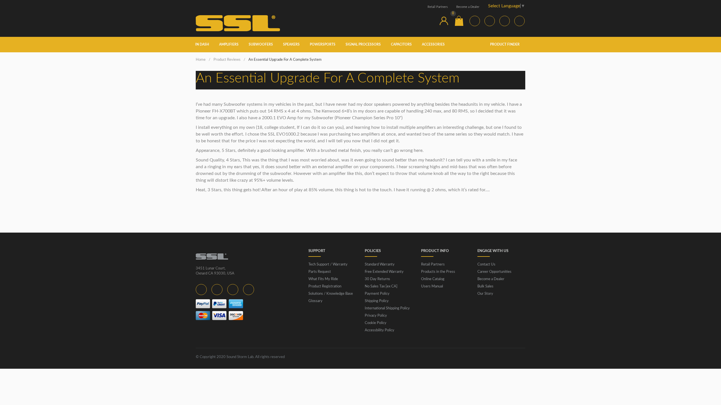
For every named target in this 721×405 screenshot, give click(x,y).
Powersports (322, 44)
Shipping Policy (377, 301)
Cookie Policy (375, 323)
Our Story (485, 294)
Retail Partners (438, 6)
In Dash (202, 44)
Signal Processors (363, 44)
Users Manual (432, 286)
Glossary (315, 301)
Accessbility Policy (379, 330)
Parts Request (319, 272)
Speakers (291, 44)
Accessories (433, 44)
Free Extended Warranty (384, 272)
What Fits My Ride (323, 279)
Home (201, 60)
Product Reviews (227, 60)
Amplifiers (229, 44)
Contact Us (486, 264)
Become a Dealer (467, 6)
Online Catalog (432, 279)
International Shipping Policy (387, 308)
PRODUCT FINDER (505, 44)
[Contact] (429, 20)
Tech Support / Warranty (328, 264)
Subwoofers (261, 44)
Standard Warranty (380, 264)
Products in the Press (438, 272)
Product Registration (324, 286)
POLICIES (373, 251)
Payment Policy (377, 294)
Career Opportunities (494, 272)
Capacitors (401, 44)
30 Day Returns (377, 279)
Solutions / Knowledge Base (330, 294)
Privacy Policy (376, 316)
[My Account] (444, 20)
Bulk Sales (485, 286)
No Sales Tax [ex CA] (381, 286)
